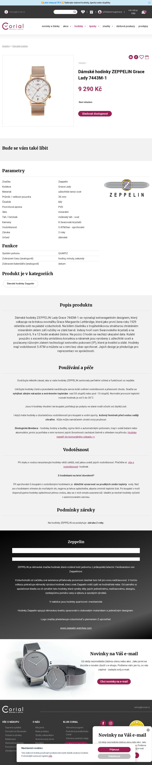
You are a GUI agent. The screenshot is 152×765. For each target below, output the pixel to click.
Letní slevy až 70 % (52, 2)
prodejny (143, 26)
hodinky (79, 26)
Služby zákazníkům (44, 735)
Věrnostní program (74, 727)
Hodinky (6, 46)
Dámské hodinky (20, 46)
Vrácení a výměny (13, 735)
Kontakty (39, 743)
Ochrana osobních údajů (77, 738)
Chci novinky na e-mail (114, 681)
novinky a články (51, 26)
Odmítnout (114, 756)
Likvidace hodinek (13, 751)
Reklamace (10, 739)
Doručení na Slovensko (15, 731)
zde (50, 756)
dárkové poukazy (125, 26)
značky (106, 26)
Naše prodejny (42, 731)
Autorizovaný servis (44, 739)
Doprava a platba (13, 727)
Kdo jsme (39, 727)
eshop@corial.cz (17, 12)
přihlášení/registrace (112, 12)
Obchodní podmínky (14, 743)
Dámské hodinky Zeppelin (20, 283)
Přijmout (114, 749)
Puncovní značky (13, 747)
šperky (92, 26)
